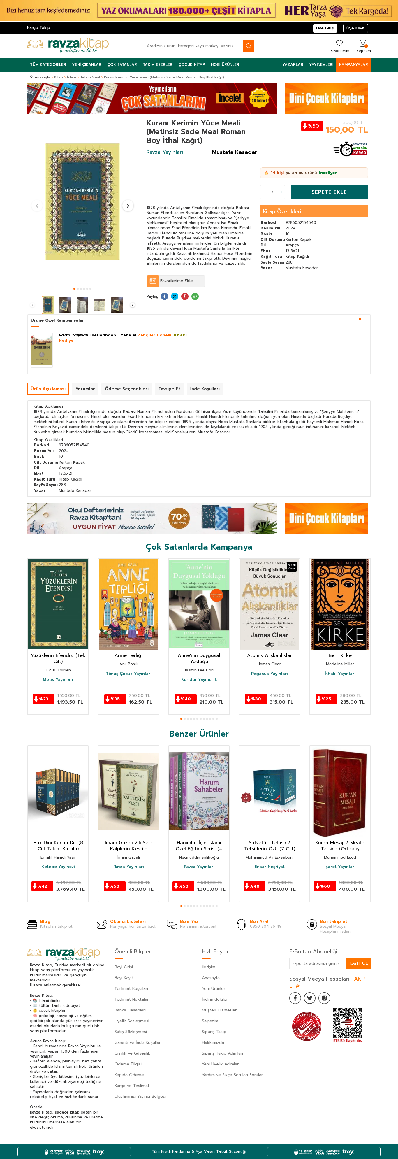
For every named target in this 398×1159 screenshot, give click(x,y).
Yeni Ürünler (213, 989)
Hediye (66, 340)
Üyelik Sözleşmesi (132, 1021)
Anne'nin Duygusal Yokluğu (199, 659)
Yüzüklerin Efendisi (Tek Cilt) (58, 659)
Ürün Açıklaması (48, 389)
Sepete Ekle (329, 192)
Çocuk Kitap (191, 64)
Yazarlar (292, 64)
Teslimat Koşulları (131, 989)
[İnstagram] (324, 998)
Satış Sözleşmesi (131, 1032)
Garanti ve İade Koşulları (138, 1042)
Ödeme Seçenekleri (127, 389)
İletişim (208, 967)
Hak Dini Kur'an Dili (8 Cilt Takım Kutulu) (58, 846)
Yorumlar (85, 389)
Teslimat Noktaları (132, 999)
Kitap (58, 77)
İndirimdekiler (215, 999)
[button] (74, 289)
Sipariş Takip (214, 1032)
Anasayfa (42, 77)
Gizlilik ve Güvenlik (132, 1053)
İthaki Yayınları (340, 673)
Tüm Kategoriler (48, 64)
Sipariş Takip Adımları (222, 1053)
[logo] (68, 46)
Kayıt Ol (359, 963)
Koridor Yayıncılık (199, 679)
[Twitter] (310, 998)
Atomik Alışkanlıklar (269, 656)
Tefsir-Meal (90, 77)
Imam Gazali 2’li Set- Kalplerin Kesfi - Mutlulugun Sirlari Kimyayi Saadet (128, 846)
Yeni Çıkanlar (86, 64)
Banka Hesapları (130, 1010)
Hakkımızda (213, 1042)
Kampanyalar (353, 64)
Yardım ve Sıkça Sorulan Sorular (232, 1075)
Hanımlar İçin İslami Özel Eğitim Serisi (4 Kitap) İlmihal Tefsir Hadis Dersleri (199, 846)
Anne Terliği (128, 656)
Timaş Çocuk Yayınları (129, 673)
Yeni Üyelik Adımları (220, 1064)
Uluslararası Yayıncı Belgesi (140, 1096)
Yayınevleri (321, 64)
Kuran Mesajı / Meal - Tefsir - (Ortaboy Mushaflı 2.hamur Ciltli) (340, 846)
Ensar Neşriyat (270, 866)
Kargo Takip (38, 27)
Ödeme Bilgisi (128, 1064)
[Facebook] (295, 998)
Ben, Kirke (340, 656)
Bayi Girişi (124, 967)
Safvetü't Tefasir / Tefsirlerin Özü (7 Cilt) (269, 846)
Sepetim (210, 1021)
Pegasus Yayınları (269, 673)
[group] (82, 202)
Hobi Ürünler (225, 64)
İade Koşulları (205, 389)
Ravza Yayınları (165, 152)
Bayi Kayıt (124, 978)
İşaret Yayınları (340, 866)
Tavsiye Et (169, 389)
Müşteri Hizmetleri (219, 1010)
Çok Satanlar (122, 64)
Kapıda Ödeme (129, 1075)
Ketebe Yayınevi (58, 866)
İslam (71, 77)
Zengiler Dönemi (155, 335)
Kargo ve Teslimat (132, 1086)
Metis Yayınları (58, 679)
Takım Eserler (157, 64)
